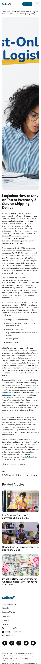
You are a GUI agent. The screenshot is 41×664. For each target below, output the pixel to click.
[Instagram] (11, 643)
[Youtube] (33, 643)
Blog (14, 11)
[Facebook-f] (4, 643)
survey (11, 302)
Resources (6, 11)
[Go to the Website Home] (6, 4)
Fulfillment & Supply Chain (13, 475)
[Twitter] (26, 643)
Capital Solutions (9, 604)
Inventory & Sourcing (30, 475)
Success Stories (8, 612)
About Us (5, 608)
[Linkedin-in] (18, 643)
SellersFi (33, 442)
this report (8, 395)
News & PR (6, 624)
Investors (5, 620)
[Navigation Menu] (37, 4)
